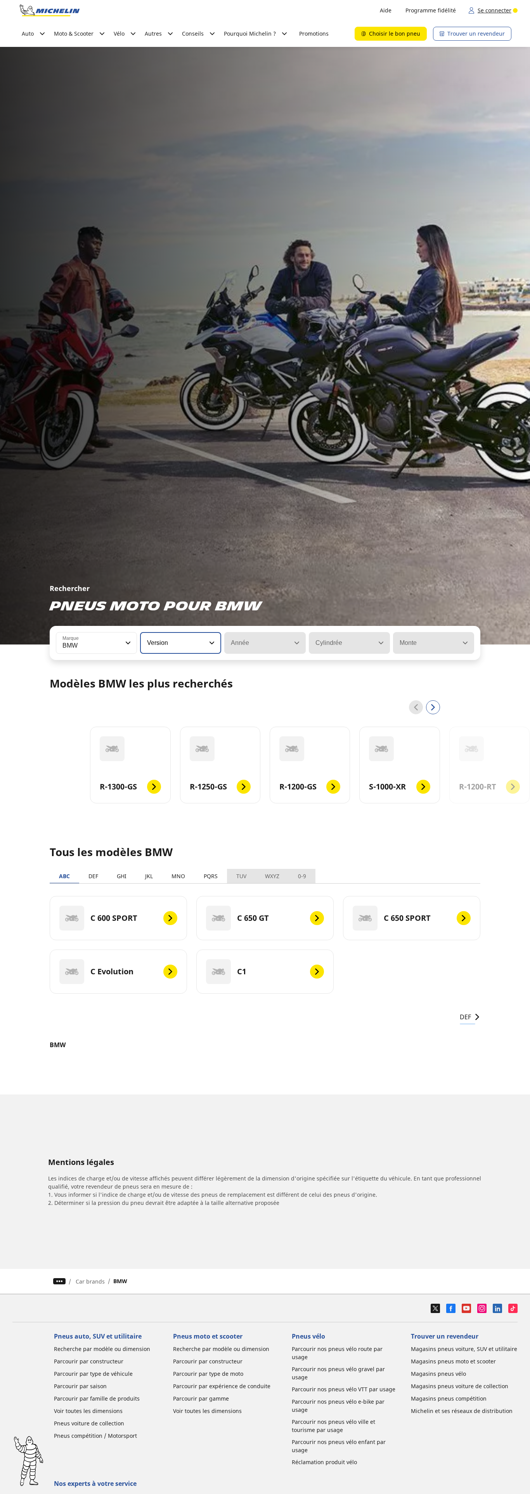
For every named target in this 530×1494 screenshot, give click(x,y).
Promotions (314, 33)
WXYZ (272, 876)
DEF (93, 876)
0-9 (302, 876)
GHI (121, 876)
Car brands (90, 1281)
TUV (241, 876)
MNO (178, 876)
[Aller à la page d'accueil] (50, 10)
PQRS (211, 876)
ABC (64, 876)
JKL (149, 876)
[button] (127, 643)
